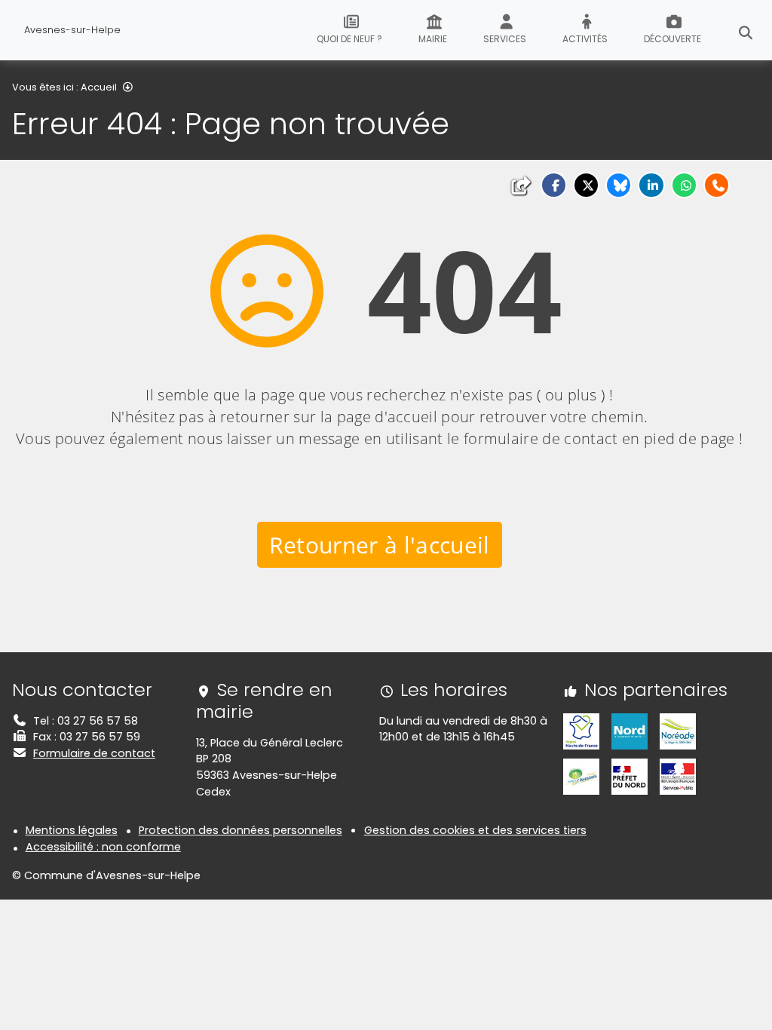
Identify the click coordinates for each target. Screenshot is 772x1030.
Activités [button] (585, 38)
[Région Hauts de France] (581, 730)
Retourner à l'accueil (379, 544)
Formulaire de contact (94, 753)
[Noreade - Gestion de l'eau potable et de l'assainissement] (678, 730)
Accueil (99, 87)
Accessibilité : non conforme (103, 846)
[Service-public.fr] (678, 775)
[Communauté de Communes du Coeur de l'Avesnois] (581, 775)
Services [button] (504, 38)
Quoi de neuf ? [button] (349, 38)
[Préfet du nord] (629, 775)
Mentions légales (72, 830)
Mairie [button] (432, 38)
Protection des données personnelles (240, 830)
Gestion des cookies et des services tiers (475, 830)
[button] (554, 185)
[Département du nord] (629, 730)
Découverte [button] (672, 38)
